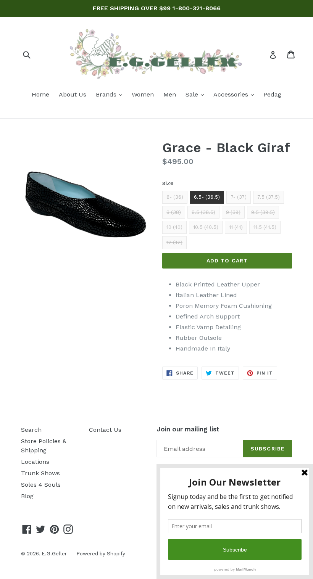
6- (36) (174, 197)
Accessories (235, 94)
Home (40, 94)
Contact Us (105, 429)
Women (143, 94)
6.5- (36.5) (207, 197)
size (168, 183)
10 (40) (174, 227)
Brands (111, 94)
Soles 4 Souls (41, 484)
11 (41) (236, 227)
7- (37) (239, 197)
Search (31, 429)
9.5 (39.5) (263, 212)
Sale (197, 94)
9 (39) (233, 212)
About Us (72, 94)
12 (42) (174, 242)
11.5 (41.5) (264, 227)
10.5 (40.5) (205, 227)
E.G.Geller (54, 553)
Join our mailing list (187, 429)
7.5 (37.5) (268, 197)
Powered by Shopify (100, 553)
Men (169, 94)
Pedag (272, 94)
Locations (35, 461)
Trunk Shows (40, 473)
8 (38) (173, 212)
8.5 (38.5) (203, 212)
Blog (27, 496)
